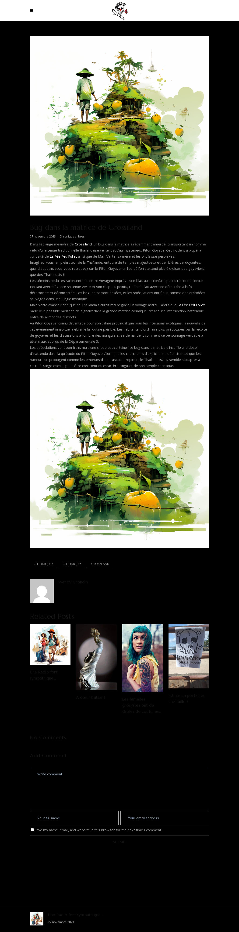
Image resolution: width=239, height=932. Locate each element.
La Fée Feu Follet (63, 256)
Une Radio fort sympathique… (75, 915)
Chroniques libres (72, 236)
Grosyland (100, 564)
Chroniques (72, 564)
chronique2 (43, 564)
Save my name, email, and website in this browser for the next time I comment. (98, 830)
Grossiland (83, 244)
